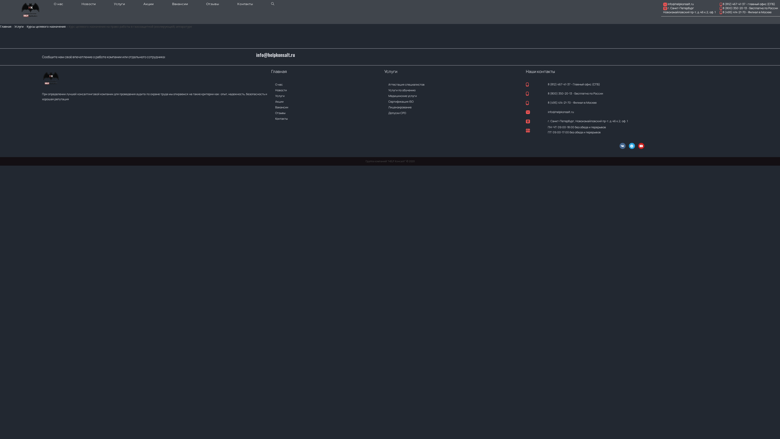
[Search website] (272, 4)
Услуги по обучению (402, 90)
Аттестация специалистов (406, 84)
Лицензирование (400, 107)
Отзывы (280, 113)
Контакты (281, 119)
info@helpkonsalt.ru (275, 54)
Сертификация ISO (401, 101)
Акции (279, 101)
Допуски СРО (397, 113)
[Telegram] (632, 146)
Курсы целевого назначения (46, 26)
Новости (281, 90)
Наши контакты (540, 71)
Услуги (19, 26)
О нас (279, 84)
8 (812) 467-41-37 (559, 84)
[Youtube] (641, 146)
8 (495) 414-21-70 (559, 102)
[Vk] (623, 146)
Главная (5, 26)
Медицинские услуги (402, 96)
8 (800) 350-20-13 (560, 93)
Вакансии (281, 107)
